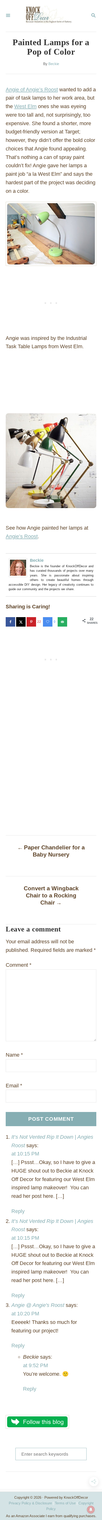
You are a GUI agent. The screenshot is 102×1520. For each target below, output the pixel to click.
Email (14, 1086)
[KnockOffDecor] (50, 16)
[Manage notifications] (91, 1509)
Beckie (53, 64)
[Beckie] (19, 567)
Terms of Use (65, 1503)
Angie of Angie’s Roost (32, 89)
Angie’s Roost (22, 536)
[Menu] (8, 16)
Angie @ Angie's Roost (37, 1305)
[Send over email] (63, 622)
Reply (18, 1211)
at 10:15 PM (25, 1154)
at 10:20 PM (25, 1314)
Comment (19, 965)
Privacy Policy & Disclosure (30, 1503)
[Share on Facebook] (11, 622)
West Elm (25, 106)
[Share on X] (21, 622)
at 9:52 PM (35, 1365)
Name (14, 1055)
